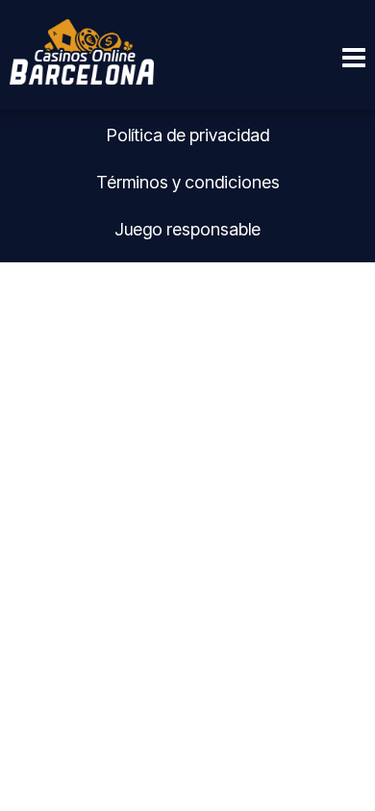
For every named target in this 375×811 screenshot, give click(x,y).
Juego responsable (187, 229)
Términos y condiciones (188, 182)
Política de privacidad (188, 135)
